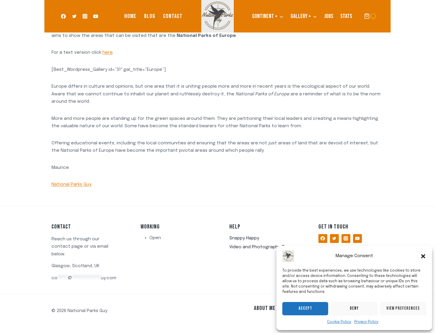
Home (130, 16)
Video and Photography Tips (259, 247)
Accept (305, 308)
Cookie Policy (339, 322)
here (107, 52)
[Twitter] (74, 16)
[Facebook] (63, 16)
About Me (265, 308)
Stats (346, 16)
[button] (423, 256)
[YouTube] (96, 16)
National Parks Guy (71, 184)
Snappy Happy (244, 238)
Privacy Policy (366, 322)
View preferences (403, 308)
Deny (354, 308)
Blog (149, 16)
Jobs (328, 16)
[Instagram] (85, 16)
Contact (173, 16)
